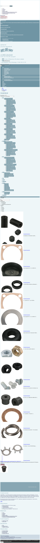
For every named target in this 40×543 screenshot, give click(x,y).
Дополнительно (3, 29)
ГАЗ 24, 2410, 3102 (7, 69)
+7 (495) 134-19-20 (5, 40)
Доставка (3, 9)
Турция (2, 211)
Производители (5, 526)
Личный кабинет (4, 32)
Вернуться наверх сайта (32, 486)
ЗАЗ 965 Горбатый (7, 79)
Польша (2, 208)
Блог (3, 525)
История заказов (9, 34)
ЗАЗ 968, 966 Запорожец (8, 80)
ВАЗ (3, 82)
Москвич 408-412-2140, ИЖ (9, 77)
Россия (2, 209)
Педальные (4, 181)
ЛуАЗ (3, 172)
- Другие (6, 139)
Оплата (3, 10)
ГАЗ (3, 67)
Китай (2, 207)
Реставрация (3, 202)
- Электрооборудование (11, 122)
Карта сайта (8, 27)
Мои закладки (14, 34)
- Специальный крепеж (9, 190)
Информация (3, 20)
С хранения (3, 203)
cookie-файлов (28, 540)
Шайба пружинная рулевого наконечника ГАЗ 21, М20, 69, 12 (10, 461)
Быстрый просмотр (27, 347)
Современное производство (6, 204)
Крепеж (3, 84)
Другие (5, 74)
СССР (2, 210)
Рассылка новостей (20, 34)
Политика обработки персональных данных (9, 12)
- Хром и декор (9, 170)
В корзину (3, 464)
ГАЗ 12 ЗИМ (6, 71)
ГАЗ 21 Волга (6, 68)
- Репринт (6, 193)
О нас (3, 8)
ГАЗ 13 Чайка (6, 72)
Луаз (3, 81)
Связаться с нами (3, 27)
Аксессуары (4, 86)
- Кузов (8, 155)
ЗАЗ (3, 78)
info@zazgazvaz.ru (5, 39)
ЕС (2, 206)
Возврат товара (4, 11)
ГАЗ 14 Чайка (6, 73)
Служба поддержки (4, 25)
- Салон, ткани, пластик (11, 154)
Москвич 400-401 (7, 76)
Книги (3, 85)
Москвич (3, 75)
